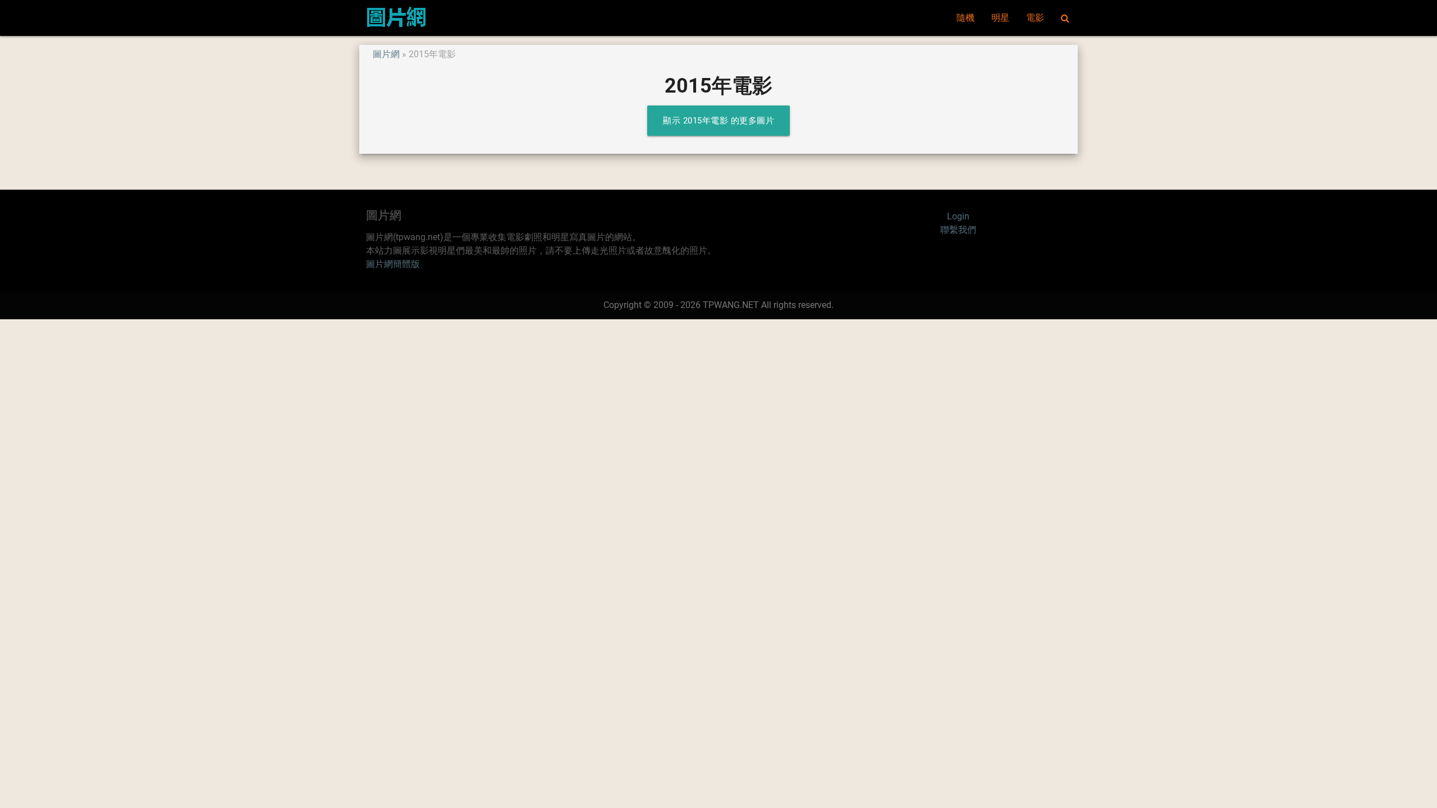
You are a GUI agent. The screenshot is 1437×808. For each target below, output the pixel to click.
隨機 (965, 17)
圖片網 (386, 54)
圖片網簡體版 (393, 264)
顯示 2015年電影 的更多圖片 (718, 121)
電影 (1035, 17)
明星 (1000, 17)
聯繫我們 (958, 229)
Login (958, 216)
